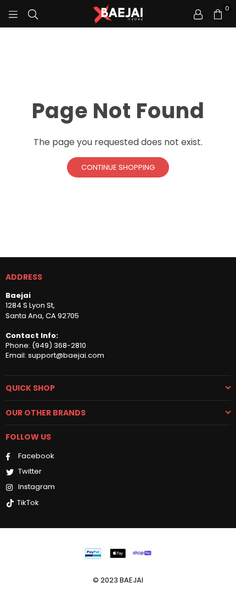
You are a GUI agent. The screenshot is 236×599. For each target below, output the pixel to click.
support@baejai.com (65, 355)
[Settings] (198, 13)
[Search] (33, 13)
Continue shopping (118, 167)
